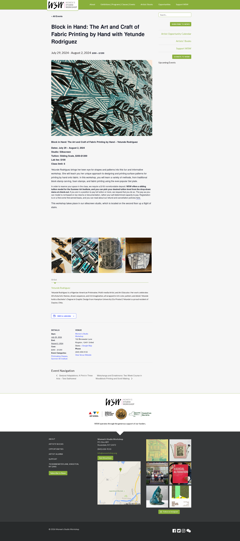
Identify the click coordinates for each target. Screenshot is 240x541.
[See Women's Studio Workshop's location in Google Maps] (119, 483)
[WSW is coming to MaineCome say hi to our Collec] (180, 497)
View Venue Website (83, 355)
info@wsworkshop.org (107, 453)
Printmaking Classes (59, 356)
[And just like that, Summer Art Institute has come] (157, 473)
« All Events (56, 16)
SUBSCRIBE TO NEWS (181, 24)
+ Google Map (86, 345)
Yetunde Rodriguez (60, 287)
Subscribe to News (58, 473)
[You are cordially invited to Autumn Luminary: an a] (157, 450)
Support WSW (183, 48)
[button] (61, 255)
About (52, 439)
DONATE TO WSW (182, 57)
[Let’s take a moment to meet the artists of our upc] (180, 450)
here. (138, 197)
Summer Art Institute (59, 358)
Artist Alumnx (56, 454)
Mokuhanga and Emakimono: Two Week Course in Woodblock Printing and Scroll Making (119, 377)
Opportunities (56, 449)
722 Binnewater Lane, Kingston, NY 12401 (64, 465)
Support (53, 459)
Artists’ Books (183, 41)
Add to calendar (64, 316)
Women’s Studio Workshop (81, 334)
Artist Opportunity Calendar (176, 33)
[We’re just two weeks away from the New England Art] (180, 473)
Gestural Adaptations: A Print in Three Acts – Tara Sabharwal (74, 377)
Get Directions (105, 458)
